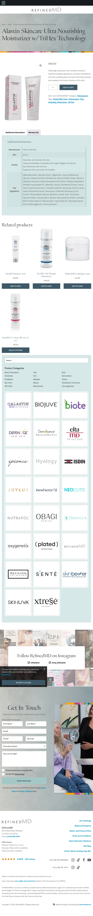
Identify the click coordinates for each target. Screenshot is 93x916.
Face (82, 99)
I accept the (10, 774)
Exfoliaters (9, 379)
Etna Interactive (85, 904)
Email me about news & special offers (19, 770)
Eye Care (8, 382)
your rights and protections (25, 881)
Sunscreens (67, 375)
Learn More (6, 674)
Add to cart (68, 87)
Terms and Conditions (81, 835)
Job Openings (85, 820)
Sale (63, 372)
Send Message (24, 781)
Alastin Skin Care (60, 99)
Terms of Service (26, 791)
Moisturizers (82, 95)
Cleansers (9, 375)
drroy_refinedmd (59, 662)
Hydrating (52, 102)
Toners (64, 379)
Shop (9, 24)
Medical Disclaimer (83, 825)
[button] (41, 66)
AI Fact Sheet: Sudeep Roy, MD (77, 851)
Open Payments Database (80, 840)
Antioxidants (73, 99)
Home (4, 24)
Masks (36, 382)
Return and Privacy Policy (80, 830)
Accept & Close (23, 682)
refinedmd (35, 662)
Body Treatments (12, 372)
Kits (34, 375)
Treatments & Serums (71, 382)
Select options (15, 350)
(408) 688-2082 (13, 836)
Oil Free (71, 102)
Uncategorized (68, 386)
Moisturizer (62, 102)
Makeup (36, 379)
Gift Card (8, 386)
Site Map (87, 846)
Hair (35, 372)
